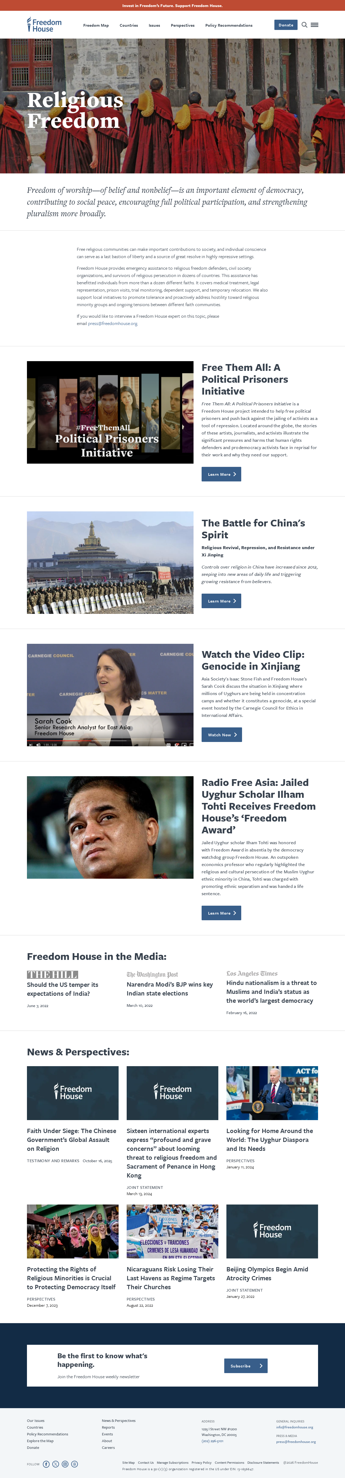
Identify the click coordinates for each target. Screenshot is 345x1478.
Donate (172, 821)
